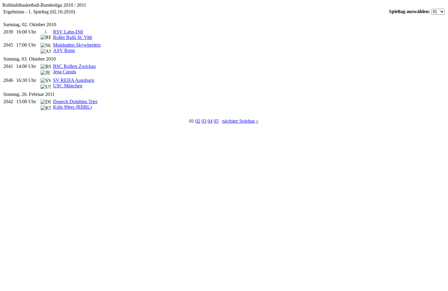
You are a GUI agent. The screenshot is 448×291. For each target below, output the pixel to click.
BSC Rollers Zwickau (74, 66)
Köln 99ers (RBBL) (72, 107)
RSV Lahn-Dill (68, 31)
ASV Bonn (64, 50)
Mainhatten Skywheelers (77, 44)
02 (197, 121)
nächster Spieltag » (240, 121)
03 (203, 121)
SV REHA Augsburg (73, 80)
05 (216, 121)
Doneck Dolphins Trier (75, 101)
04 (210, 121)
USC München (67, 85)
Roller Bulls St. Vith (72, 37)
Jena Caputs (64, 71)
